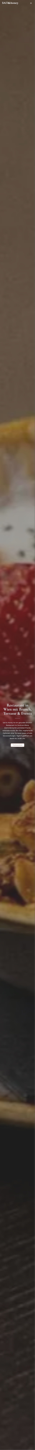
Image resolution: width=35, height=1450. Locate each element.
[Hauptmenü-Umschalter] (31, 3)
